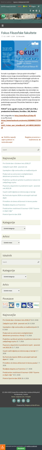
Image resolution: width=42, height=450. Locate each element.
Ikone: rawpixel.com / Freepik (21, 397)
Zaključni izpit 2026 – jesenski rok (15, 167)
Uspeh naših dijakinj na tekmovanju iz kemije (19, 192)
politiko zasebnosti (32, 446)
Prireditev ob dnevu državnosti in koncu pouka (20, 201)
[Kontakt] (39, 10)
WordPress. (36, 405)
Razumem (21, 448)
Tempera (28, 405)
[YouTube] (33, 10)
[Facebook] (30, 10)
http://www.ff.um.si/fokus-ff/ (25, 115)
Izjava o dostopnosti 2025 (21, 2)
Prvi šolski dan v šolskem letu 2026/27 (17, 163)
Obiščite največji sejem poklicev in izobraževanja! (9, 139)
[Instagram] (36, 10)
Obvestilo (21, 36)
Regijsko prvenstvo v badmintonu (32, 138)
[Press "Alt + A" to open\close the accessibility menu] (2, 447)
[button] (21, 16)
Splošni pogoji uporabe (8, 6)
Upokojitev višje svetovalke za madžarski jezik (20, 170)
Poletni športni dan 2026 (12, 214)
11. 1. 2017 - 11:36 (9, 36)
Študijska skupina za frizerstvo (14, 205)
